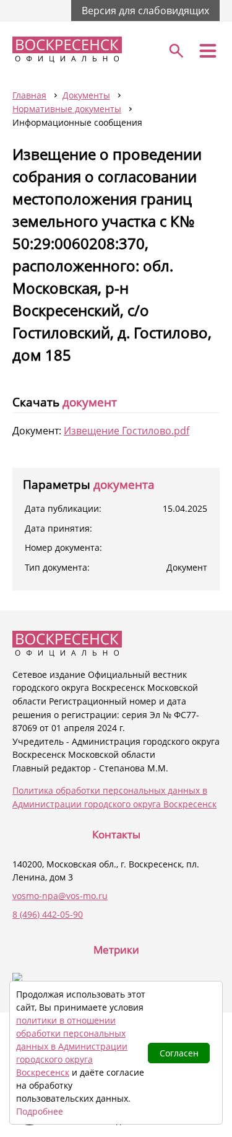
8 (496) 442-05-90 (47, 914)
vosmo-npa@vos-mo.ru (60, 896)
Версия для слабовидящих (145, 10)
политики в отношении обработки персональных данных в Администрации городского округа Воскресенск (71, 1046)
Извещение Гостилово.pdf (126, 430)
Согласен (179, 1053)
